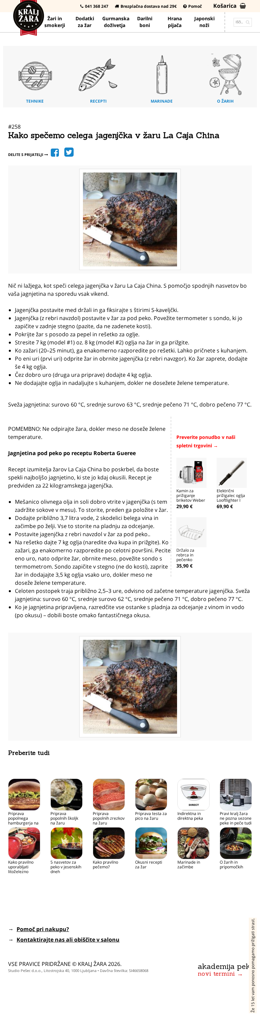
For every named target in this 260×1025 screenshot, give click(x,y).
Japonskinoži (204, 21)
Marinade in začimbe (188, 864)
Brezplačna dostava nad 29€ (149, 6)
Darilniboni (144, 21)
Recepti (98, 101)
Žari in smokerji (54, 21)
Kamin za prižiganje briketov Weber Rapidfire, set (190, 498)
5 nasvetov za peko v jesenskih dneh (65, 866)
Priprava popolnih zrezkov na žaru (109, 818)
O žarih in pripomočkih (231, 864)
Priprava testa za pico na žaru (151, 816)
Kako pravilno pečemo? (105, 864)
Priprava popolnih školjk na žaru (64, 818)
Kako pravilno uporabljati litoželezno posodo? (21, 869)
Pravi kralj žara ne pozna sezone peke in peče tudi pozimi (236, 821)
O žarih (225, 101)
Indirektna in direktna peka (190, 816)
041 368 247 (96, 6)
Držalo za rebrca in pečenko (185, 554)
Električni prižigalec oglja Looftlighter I (231, 495)
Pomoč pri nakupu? (43, 929)
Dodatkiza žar (84, 21)
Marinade (162, 101)
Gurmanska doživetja (115, 21)
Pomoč (195, 6)
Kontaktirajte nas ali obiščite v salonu (68, 939)
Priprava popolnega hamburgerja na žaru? (23, 821)
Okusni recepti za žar (148, 864)
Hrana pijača (175, 21)
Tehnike (35, 101)
